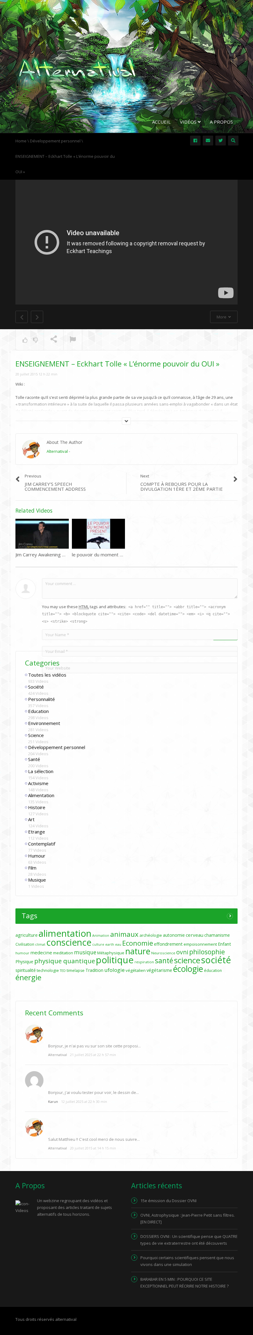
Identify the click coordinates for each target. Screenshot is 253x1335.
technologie (48, 970)
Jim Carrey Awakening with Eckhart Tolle (57, 554)
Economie (137, 943)
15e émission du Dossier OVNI (168, 1200)
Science (36, 735)
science (187, 960)
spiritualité (25, 970)
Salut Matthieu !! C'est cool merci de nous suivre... (94, 1139)
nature (137, 951)
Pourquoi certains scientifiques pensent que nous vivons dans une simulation (187, 1261)
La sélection (40, 771)
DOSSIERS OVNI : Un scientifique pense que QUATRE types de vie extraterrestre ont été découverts (189, 1240)
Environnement (44, 723)
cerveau (194, 935)
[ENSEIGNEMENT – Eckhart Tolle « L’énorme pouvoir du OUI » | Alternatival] (77, 69)
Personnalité (41, 699)
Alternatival (57, 451)
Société (36, 687)
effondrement (168, 944)
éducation (213, 970)
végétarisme (159, 970)
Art (31, 819)
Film (32, 868)
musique (85, 952)
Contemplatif (41, 844)
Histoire (36, 807)
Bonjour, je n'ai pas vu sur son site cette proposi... (94, 1046)
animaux (124, 934)
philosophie (207, 951)
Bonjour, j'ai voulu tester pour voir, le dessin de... (93, 1092)
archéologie (150, 935)
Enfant (224, 944)
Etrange (36, 832)
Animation (100, 935)
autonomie (174, 935)
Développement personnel (56, 747)
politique (115, 960)
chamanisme (217, 935)
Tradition (94, 970)
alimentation (65, 933)
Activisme (38, 783)
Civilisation (24, 944)
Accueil (161, 122)
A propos (221, 122)
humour (22, 953)
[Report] (73, 340)
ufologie (114, 969)
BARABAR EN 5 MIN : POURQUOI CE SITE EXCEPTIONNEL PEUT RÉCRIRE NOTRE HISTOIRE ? (184, 1282)
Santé (34, 759)
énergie (28, 977)
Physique (24, 961)
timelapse (76, 970)
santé (164, 960)
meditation (63, 953)
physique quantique (64, 960)
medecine (41, 952)
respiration (144, 962)
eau (118, 944)
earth (109, 944)
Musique (37, 880)
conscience (68, 942)
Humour (36, 856)
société (216, 960)
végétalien (136, 970)
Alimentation (41, 795)
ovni (182, 952)
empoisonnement (200, 944)
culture (98, 944)
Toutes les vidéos (47, 675)
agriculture (26, 935)
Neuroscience (163, 953)
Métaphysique (110, 953)
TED (63, 970)
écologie (188, 968)
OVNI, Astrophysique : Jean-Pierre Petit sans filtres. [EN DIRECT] (187, 1218)
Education (38, 711)
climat (40, 944)
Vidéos (189, 122)
